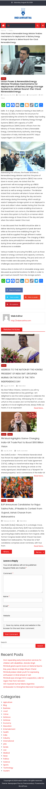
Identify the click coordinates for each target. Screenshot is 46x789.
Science (6, 762)
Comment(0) (33, 95)
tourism (6, 771)
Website (6, 615)
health (6, 732)
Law (4, 750)
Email (6, 606)
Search (4, 642)
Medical (6, 753)
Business (6, 708)
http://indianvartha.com (21, 320)
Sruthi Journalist (22, 451)
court (5, 711)
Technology (8, 768)
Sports (5, 765)
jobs (5, 744)
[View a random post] (43, 25)
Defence (6, 717)
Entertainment (9, 729)
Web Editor (22, 95)
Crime (5, 714)
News (10, 434)
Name (6, 596)
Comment (8, 573)
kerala (5, 747)
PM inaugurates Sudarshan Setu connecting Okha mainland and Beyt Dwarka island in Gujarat (40, 552)
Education (7, 726)
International (8, 741)
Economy (7, 723)
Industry (6, 738)
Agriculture (7, 702)
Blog (5, 705)
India (3, 79)
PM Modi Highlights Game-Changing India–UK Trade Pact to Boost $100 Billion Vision (22, 442)
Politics (10, 501)
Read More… (39, 408)
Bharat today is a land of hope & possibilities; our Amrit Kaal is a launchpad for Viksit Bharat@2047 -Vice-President (8, 552)
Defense (6, 720)
